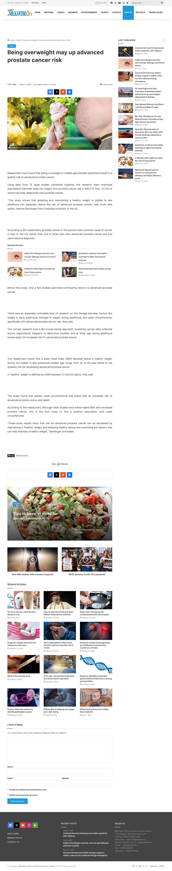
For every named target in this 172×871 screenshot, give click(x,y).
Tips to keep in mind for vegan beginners (35, 515)
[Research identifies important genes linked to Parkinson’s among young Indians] (96, 664)
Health (19, 40)
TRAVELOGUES (156, 12)
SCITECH (116, 12)
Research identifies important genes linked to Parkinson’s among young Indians (96, 678)
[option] (59, 514)
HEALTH (128, 12)
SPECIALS (140, 12)
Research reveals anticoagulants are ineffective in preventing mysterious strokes (95, 645)
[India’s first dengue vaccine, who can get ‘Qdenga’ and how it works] (15, 257)
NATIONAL (49, 12)
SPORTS (105, 12)
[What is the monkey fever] (23, 664)
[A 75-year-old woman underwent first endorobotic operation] (60, 664)
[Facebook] (50, 92)
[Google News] (60, 464)
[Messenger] (69, 92)
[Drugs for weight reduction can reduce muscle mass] (23, 631)
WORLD (61, 12)
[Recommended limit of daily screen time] (69, 272)
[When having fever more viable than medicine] (96, 697)
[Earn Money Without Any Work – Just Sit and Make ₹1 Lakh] (125, 108)
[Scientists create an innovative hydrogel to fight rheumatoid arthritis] (69, 257)
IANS (14, 84)
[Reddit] (63, 92)
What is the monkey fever (19, 676)
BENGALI (35, 3)
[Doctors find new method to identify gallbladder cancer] (23, 697)
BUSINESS (73, 12)
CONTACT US (13, 842)
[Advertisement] (86, 28)
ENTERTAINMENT (89, 12)
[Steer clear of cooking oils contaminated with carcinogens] (96, 600)
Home (12, 40)
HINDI (44, 3)
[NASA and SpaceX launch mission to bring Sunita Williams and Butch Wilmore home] (125, 174)
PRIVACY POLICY (14, 838)
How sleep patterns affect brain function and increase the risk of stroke (58, 645)
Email (10, 778)
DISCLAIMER (13, 834)
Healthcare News (22, 456)
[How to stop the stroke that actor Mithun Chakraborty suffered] (60, 600)
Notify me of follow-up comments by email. (28, 790)
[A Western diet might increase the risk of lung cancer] (15, 272)
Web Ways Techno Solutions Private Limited (36, 866)
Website (65, 778)
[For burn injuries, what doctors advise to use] (23, 600)
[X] (56, 92)
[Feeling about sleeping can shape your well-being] (60, 697)
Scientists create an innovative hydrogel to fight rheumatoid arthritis (93, 256)
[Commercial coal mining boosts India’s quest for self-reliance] (125, 52)
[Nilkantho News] (19, 12)
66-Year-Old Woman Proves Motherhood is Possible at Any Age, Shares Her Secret (149, 119)
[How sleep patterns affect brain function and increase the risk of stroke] (60, 631)
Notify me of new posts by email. (24, 795)
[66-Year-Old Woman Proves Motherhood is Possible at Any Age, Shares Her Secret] (125, 120)
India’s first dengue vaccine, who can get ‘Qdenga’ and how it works (150, 63)
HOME (37, 12)
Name (10, 767)
